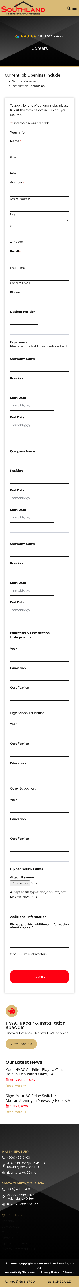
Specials (8, 1221)
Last (13, 172)
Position (16, 378)
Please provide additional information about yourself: (39, 926)
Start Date (18, 397)
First (13, 157)
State (13, 226)
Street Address (20, 198)
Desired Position (23, 311)
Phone (16, 292)
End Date (17, 417)
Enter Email (18, 267)
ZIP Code (16, 241)
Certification (19, 687)
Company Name (22, 358)
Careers (7, 1238)
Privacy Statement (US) (18, 1249)
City (12, 213)
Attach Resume (22, 877)
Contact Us (10, 1232)
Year (13, 648)
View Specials (21, 1044)
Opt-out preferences (17, 1243)
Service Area (10, 1227)
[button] (68, 8)
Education (18, 668)
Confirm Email (20, 282)
